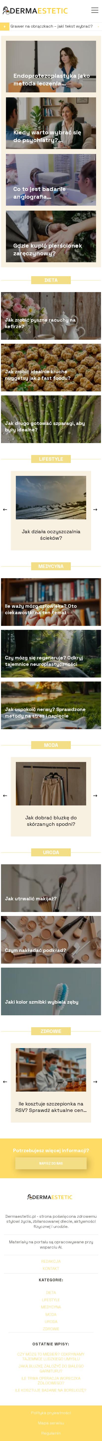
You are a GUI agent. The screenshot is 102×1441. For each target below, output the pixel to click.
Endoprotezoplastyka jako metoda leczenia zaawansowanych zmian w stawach (51, 79)
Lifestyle (51, 459)
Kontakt (51, 1268)
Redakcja (51, 1261)
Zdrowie (51, 1031)
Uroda (51, 852)
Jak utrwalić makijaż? (31, 898)
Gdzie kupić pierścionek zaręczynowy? (47, 249)
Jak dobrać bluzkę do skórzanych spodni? (51, 820)
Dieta (51, 280)
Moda (51, 745)
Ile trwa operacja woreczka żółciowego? (51, 1381)
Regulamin (51, 1433)
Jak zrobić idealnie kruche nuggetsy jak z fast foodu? (38, 374)
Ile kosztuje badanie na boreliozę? (50, 1390)
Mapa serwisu (51, 1423)
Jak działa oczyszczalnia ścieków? (51, 534)
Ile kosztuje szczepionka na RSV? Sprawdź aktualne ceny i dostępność (51, 1106)
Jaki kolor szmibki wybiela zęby (41, 1002)
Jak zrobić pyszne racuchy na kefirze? (40, 323)
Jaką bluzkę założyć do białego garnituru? (51, 1368)
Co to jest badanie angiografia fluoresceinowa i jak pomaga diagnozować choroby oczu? (45, 192)
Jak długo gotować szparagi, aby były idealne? (45, 426)
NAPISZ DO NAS (51, 1163)
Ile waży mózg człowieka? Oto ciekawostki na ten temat (41, 609)
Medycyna (51, 566)
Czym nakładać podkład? (35, 950)
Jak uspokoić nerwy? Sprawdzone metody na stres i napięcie (45, 712)
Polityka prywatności (51, 1412)
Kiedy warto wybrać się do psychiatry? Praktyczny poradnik (47, 136)
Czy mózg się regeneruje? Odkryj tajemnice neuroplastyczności (44, 660)
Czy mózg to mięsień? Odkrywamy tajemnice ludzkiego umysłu (50, 1357)
